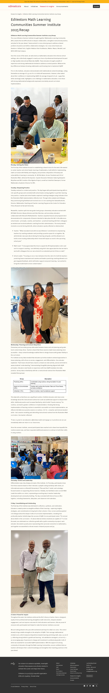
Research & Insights (47, 6)
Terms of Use (33, 686)
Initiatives (34, 6)
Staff (57, 667)
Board (57, 669)
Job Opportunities (60, 675)
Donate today (35, 676)
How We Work (59, 665)
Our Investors (59, 671)
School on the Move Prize (76, 673)
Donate (96, 6)
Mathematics (73, 667)
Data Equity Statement (61, 673)
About (26, 6)
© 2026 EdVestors (15, 686)
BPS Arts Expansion (74, 665)
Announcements (62, 6)
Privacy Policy (24, 686)
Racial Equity (73, 671)
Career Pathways (74, 669)
